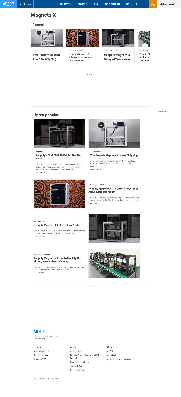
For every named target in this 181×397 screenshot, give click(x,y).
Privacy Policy (76, 351)
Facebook (114, 347)
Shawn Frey (41, 172)
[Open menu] (144, 4)
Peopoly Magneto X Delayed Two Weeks (57, 225)
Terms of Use (76, 366)
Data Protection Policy (80, 362)
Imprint (73, 347)
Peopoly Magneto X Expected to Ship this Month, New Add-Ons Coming (58, 260)
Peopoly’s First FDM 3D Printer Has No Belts (58, 157)
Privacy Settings (77, 370)
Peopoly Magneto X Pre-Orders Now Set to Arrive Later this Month (113, 190)
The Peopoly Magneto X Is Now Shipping (114, 155)
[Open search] (136, 4)
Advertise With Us (41, 351)
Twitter (113, 351)
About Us (38, 347)
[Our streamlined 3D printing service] (169, 4)
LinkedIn (113, 355)
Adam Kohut (96, 169)
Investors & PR (40, 359)
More (95, 4)
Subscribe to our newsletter (121, 359)
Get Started (66, 4)
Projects (82, 4)
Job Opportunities (41, 355)
